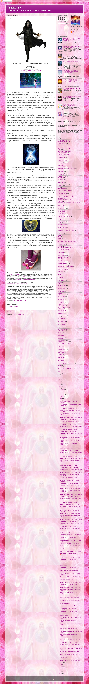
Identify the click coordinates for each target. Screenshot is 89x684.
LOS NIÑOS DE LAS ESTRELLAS (64, 247)
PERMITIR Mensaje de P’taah (66, 603)
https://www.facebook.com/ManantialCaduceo (31, 71)
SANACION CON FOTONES (63, 355)
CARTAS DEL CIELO (62, 188)
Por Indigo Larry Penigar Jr (63, 307)
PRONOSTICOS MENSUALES (64, 343)
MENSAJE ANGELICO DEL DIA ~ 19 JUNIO (69, 467)
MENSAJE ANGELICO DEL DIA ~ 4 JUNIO (68, 586)
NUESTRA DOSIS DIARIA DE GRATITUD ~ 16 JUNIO (71, 485)
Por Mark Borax (61, 327)
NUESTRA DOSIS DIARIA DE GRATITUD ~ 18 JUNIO (71, 472)
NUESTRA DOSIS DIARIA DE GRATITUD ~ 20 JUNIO (71, 458)
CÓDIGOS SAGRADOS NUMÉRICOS (65, 196)
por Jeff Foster (61, 308)
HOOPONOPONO (61, 232)
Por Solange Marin (61, 335)
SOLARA (59, 365)
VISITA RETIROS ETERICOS (63, 369)
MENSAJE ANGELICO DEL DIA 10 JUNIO (68, 524)
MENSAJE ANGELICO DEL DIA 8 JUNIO (68, 537)
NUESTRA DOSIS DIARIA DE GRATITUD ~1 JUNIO (70, 660)
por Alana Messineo (62, 285)
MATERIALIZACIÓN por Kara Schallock (68, 578)
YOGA (59, 374)
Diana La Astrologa (61, 205)
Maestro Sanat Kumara (62, 255)
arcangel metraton (61, 170)
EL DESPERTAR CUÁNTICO (63, 218)
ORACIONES (60, 277)
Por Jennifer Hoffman (62, 310)
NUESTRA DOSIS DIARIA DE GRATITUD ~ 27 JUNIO (71, 426)
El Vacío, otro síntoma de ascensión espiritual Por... (70, 532)
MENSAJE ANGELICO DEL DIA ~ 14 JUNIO (69, 493)
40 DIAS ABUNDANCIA (62, 140)
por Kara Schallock (61, 280)
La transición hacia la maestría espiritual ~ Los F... (70, 416)
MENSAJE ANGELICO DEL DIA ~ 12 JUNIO (69, 518)
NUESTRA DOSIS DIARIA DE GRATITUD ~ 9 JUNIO (70, 528)
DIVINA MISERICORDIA (62, 213)
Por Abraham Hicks (61, 283)
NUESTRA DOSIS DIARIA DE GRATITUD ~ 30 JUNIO (71, 407)
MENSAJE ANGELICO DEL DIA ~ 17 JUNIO (69, 477)
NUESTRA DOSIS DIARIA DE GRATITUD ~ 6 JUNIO (70, 569)
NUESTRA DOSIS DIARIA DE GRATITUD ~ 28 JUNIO (71, 422)
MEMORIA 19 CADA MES (63, 263)
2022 (60, 379)
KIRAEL (59, 236)
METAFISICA (60, 271)
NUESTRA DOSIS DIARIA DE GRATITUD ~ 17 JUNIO (71, 478)
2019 (60, 384)
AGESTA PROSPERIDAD (63, 152)
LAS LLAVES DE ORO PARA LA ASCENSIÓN (67, 241)
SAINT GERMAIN (61, 352)
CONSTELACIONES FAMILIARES (64, 199)
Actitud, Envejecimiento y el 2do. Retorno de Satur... (70, 557)
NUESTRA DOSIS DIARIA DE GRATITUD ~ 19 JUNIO (71, 469)
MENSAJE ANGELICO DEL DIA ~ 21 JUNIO (69, 450)
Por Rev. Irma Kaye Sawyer (63, 329)
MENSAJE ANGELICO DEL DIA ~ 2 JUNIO (68, 642)
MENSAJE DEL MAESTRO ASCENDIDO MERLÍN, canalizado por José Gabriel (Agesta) (71, 62)
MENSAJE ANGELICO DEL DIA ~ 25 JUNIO (69, 429)
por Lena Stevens (61, 324)
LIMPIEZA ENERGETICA (63, 243)
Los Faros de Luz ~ (62, 244)
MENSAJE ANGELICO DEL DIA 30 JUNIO (68, 408)
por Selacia (60, 282)
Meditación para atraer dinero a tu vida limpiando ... (70, 543)
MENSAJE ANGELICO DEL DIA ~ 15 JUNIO (69, 486)
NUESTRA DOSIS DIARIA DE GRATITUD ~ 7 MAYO (70, 561)
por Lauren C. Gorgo (62, 321)
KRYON (59, 238)
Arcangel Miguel (61, 171)
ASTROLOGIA (60, 182)
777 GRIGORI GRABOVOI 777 (64, 141)
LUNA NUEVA (60, 250)
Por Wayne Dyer (61, 337)
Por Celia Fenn (61, 291)
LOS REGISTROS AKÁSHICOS (64, 249)
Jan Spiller (60, 235)
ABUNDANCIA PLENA (62, 143)
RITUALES (60, 351)
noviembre (62, 391)
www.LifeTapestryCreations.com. (31, 65)
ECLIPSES (60, 214)
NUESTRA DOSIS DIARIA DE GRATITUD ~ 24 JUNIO (71, 433)
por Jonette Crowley (62, 313)
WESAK (59, 373)
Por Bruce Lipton (61, 290)
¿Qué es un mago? (64, 565)
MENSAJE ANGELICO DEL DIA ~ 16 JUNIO (69, 483)
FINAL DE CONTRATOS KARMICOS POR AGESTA (70, 506)
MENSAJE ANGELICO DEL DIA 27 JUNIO (68, 424)
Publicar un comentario (13, 306)
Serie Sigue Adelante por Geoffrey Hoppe (66, 363)
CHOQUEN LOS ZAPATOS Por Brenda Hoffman (70, 576)
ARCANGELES (61, 177)
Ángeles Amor (15, 7)
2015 (60, 673)
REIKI (59, 348)
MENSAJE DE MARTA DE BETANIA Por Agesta (69, 496)
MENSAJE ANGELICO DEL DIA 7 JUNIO (68, 559)
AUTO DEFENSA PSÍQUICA (63, 184)
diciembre (62, 389)
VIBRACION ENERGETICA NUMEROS (65, 368)
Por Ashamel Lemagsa (62, 286)
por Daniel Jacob (61, 299)
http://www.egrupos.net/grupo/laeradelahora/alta (17, 283)
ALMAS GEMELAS (61, 157)
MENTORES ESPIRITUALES (63, 269)
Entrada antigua (50, 311)
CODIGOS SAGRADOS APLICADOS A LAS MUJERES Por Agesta (72, 97)
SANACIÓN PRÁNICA (62, 357)
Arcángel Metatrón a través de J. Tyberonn (66, 168)
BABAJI (59, 187)
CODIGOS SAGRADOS (62, 193)
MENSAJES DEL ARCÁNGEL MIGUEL (65, 266)
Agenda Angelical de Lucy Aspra (64, 148)
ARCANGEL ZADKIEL (62, 176)
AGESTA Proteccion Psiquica (63, 154)
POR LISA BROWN (61, 326)
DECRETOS (60, 201)
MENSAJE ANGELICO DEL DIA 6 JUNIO (68, 567)
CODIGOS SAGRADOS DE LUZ (64, 195)
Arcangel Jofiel (61, 166)
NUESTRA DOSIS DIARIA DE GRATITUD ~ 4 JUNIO (70, 587)
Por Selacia (60, 332)
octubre (61, 393)
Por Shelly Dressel (61, 333)
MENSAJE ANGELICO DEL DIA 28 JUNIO (68, 421)
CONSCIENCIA (61, 198)
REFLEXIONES (61, 346)
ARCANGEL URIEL (61, 174)
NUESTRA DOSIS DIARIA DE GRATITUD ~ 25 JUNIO (71, 428)
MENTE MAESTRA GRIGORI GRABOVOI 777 (67, 268)
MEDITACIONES (61, 260)
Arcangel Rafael (61, 173)
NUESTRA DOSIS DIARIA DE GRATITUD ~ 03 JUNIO (71, 606)
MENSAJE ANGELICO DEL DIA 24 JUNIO (68, 431)
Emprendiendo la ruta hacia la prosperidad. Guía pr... (71, 551)
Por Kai (59, 316)
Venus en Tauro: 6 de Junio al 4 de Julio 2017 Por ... (70, 553)
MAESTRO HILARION (62, 254)
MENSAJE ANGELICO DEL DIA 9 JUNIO (68, 526)
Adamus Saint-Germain (62, 144)
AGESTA (59, 149)
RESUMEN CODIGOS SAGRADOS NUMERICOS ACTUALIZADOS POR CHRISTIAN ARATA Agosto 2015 (70, 80)
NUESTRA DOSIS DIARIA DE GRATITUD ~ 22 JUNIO (71, 448)
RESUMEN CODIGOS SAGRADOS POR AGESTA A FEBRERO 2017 (71, 47)
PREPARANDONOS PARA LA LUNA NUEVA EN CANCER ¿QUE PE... (69, 447)
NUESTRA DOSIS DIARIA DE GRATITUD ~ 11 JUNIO (71, 519)
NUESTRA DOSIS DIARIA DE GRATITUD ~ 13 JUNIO (71, 501)
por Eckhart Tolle (61, 302)
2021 (60, 381)
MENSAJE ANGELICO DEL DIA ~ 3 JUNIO (68, 611)
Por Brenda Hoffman (15, 301)
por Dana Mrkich (61, 297)
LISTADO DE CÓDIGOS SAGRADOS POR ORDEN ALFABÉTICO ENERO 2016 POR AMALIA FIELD (71, 39)
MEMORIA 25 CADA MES (63, 265)
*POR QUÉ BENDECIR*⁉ (65, 615)
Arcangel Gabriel (61, 165)
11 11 (59, 138)
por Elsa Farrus (61, 304)
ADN (58, 146)
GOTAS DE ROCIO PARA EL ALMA (65, 225)
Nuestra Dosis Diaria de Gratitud (64, 276)
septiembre (62, 394)
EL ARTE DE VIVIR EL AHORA (64, 216)
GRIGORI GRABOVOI (62, 227)
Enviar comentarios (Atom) (18, 314)
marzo (61, 666)
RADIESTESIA (60, 344)
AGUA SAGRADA (61, 155)
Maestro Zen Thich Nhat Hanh (64, 257)
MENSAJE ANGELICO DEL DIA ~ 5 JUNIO (68, 584)
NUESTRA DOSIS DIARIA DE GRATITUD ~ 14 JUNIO (71, 494)
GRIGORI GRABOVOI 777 (63, 229)
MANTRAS (60, 258)
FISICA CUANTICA (61, 221)
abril (61, 664)
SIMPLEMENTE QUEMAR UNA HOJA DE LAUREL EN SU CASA (71, 89)
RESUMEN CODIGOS (62, 349)
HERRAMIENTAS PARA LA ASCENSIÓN (66, 230)
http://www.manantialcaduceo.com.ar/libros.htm (31, 70)
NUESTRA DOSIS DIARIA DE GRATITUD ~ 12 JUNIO (71, 513)
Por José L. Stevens (62, 315)
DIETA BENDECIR (61, 207)
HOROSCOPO (61, 233)
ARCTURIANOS (61, 179)
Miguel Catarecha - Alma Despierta (65, 272)
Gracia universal (75, 32)
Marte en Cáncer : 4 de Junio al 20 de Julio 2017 (70, 547)
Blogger (53, 679)
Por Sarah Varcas (61, 330)
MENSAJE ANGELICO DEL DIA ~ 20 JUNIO (69, 456)
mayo (61, 662)
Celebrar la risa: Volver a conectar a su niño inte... (70, 654)
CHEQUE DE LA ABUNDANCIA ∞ (64, 190)
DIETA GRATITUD (61, 210)
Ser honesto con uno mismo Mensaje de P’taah (69, 605)
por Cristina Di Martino (62, 294)
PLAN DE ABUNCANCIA (62, 279)
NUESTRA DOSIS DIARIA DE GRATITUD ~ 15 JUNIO (71, 488)
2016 (60, 671)
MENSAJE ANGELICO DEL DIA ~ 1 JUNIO (68, 658)
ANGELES (60, 162)
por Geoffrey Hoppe (62, 305)
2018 (60, 386)
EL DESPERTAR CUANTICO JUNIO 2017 (68, 465)
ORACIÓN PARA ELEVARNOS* (69, 112)
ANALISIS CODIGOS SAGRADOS (64, 160)
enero (61, 669)
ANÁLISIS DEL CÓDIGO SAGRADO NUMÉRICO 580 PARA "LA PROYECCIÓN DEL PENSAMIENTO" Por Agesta (71, 71)
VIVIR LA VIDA (61, 371)
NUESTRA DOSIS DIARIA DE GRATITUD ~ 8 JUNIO (70, 539)
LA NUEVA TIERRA (61, 239)
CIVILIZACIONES (61, 191)
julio (61, 398)
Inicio (32, 311)
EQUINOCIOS (60, 219)
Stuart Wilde (60, 366)
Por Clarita (60, 293)
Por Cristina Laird (61, 296)
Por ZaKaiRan (60, 338)
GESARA (59, 222)
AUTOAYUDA (60, 185)
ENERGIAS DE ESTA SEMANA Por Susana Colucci (70, 545)
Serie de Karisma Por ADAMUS (64, 362)
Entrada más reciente (13, 311)
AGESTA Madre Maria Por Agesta (64, 151)
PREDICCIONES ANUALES (63, 341)
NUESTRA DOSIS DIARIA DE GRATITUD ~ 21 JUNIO (71, 452)
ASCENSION (60, 180)
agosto (61, 396)
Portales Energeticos (62, 340)
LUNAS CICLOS (61, 252)
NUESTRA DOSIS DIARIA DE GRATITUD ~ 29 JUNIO (71, 417)
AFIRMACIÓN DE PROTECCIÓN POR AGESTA (69, 504)
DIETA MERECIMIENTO (62, 211)
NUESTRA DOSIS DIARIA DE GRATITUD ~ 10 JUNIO (71, 523)
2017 (60, 388)
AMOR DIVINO (61, 159)
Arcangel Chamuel (61, 163)
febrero (61, 667)
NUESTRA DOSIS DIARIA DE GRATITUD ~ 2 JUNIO (70, 644)
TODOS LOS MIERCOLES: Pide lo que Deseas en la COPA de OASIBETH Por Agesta (72, 55)
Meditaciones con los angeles (64, 261)
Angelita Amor (75, 31)
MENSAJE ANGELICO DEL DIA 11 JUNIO (68, 521)
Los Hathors (60, 246)
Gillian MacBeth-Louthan (63, 224)
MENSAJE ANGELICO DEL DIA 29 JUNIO (68, 419)
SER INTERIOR (61, 360)
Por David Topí (61, 301)
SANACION (60, 354)
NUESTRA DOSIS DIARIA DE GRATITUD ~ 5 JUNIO (70, 582)
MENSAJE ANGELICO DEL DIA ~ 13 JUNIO (69, 502)
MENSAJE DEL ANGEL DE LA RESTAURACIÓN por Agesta (69, 105)
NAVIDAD (59, 274)
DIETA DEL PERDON (62, 208)
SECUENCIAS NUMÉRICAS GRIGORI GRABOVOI (68, 358)
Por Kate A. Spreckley (62, 319)
